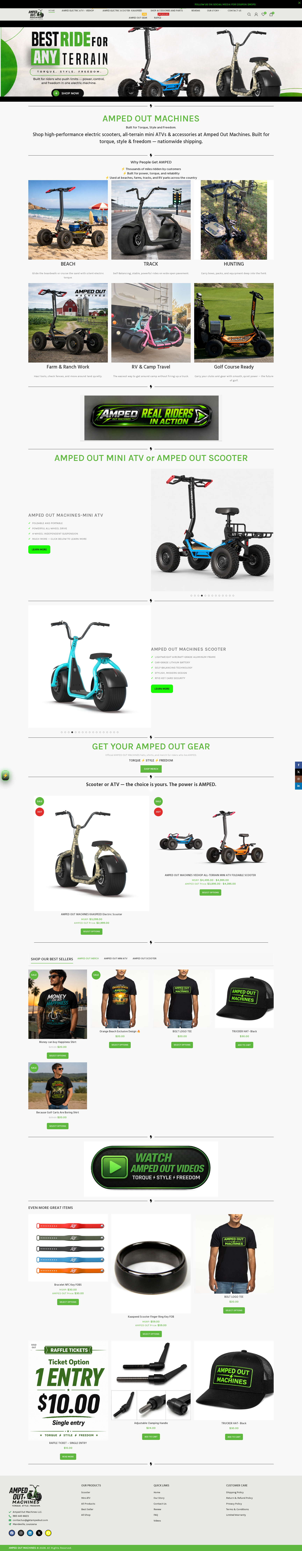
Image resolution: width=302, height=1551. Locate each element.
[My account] (256, 14)
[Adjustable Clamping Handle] (151, 1344)
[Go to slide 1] (191, 542)
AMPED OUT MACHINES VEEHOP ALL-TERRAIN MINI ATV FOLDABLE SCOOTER (210, 839)
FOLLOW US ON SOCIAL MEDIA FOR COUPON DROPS (64, 4)
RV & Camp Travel (151, 367)
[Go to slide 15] (111, 696)
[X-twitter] (39, 1496)
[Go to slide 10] (223, 542)
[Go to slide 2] (195, 542)
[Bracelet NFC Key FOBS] (68, 1211)
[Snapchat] (48, 1496)
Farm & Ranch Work (68, 367)
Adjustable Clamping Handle (151, 1387)
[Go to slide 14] (107, 696)
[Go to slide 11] (226, 542)
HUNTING (234, 264)
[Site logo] (36, 14)
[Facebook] (12, 1496)
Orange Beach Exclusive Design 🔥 (120, 995)
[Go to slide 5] (205, 542)
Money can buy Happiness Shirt (57, 1006)
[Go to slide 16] (114, 696)
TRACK (151, 264)
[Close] (299, 2)
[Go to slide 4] (202, 542)
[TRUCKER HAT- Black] (244, 962)
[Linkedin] (30, 1496)
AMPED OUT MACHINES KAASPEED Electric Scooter (91, 878)
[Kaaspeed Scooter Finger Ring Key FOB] (151, 1227)
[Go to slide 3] (198, 542)
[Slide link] (151, 61)
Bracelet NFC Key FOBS (68, 1248)
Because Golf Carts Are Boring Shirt (57, 1076)
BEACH (68, 264)
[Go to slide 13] (233, 542)
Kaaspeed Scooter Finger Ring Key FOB (151, 1280)
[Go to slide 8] (216, 542)
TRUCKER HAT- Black (244, 995)
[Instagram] (21, 1496)
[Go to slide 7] (212, 542)
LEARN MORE (39, 522)
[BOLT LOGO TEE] (182, 962)
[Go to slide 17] (117, 696)
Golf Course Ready (234, 367)
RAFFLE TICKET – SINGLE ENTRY (68, 1407)
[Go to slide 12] (230, 542)
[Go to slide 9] (219, 542)
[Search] (249, 14)
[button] (244, 1008)
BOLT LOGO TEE (182, 995)
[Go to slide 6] (209, 542)
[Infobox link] (151, 459)
